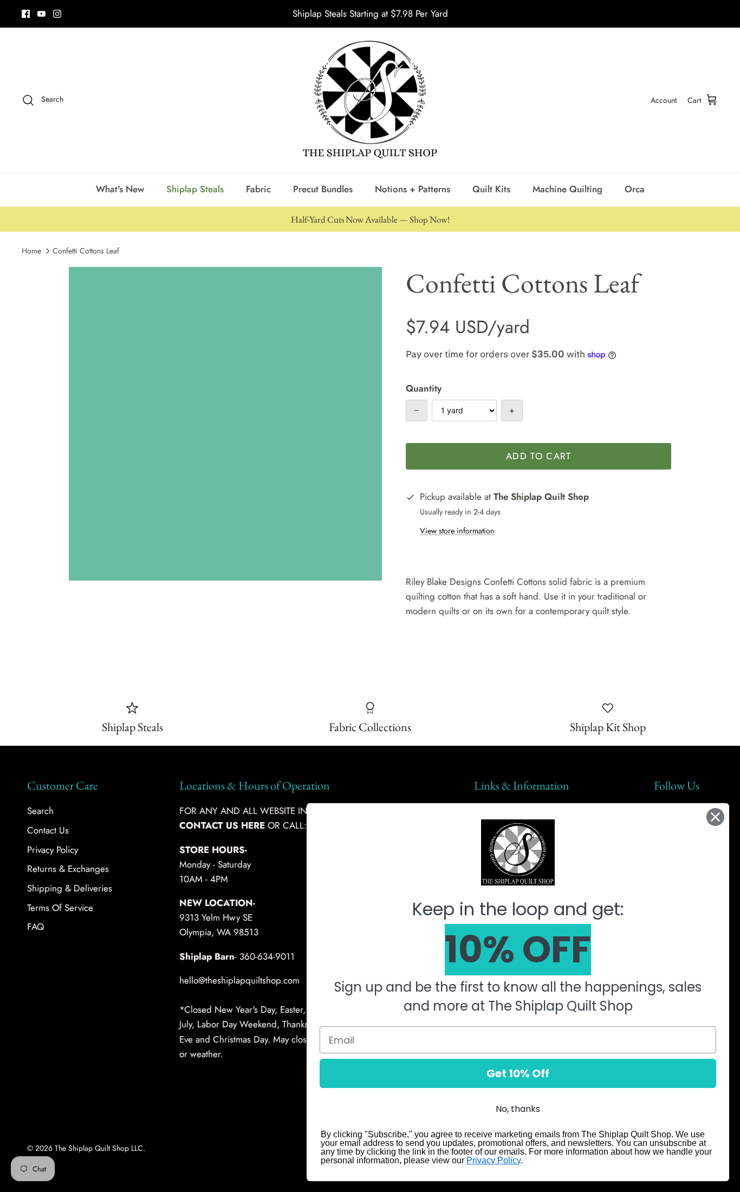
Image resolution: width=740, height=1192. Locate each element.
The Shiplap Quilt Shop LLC (99, 1148)
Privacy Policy (52, 849)
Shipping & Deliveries (69, 888)
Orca (635, 189)
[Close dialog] (715, 816)
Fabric (258, 189)
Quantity (424, 388)
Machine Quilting (567, 189)
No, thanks (518, 1109)
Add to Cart (539, 456)
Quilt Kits (491, 189)
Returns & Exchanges (68, 868)
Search (40, 810)
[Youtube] (41, 14)
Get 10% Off (517, 1073)
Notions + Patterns (412, 189)
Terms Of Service (60, 907)
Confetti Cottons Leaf (86, 250)
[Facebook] (26, 14)
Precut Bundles (323, 189)
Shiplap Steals (195, 189)
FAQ (35, 926)
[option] (225, 424)
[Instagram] (57, 14)
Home (31, 250)
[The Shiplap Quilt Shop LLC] (370, 100)
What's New (120, 189)
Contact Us (48, 830)
